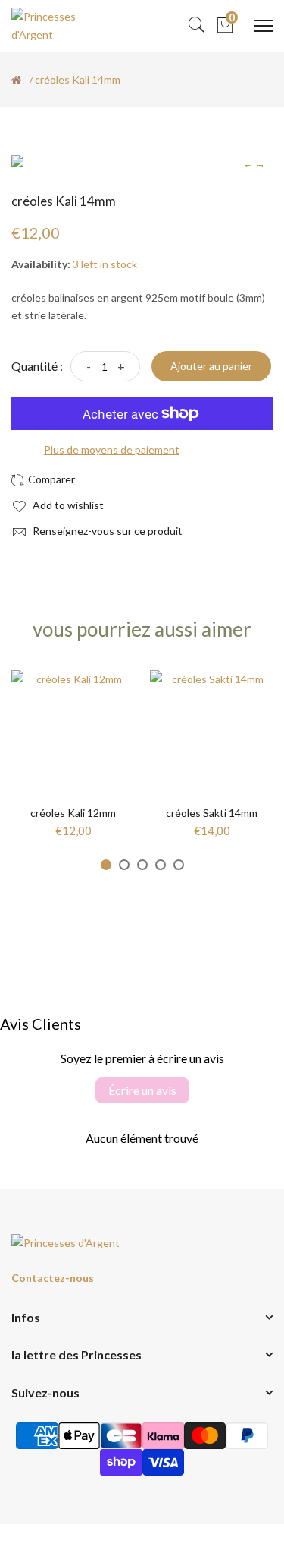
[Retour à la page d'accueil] (16, 79)
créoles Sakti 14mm (211, 812)
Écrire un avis (142, 1090)
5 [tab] (178, 864)
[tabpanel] (73, 753)
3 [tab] (142, 864)
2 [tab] (124, 864)
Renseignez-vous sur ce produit (106, 530)
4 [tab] (160, 864)
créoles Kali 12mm (73, 812)
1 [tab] (106, 864)
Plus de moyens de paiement (111, 449)
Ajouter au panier (211, 365)
